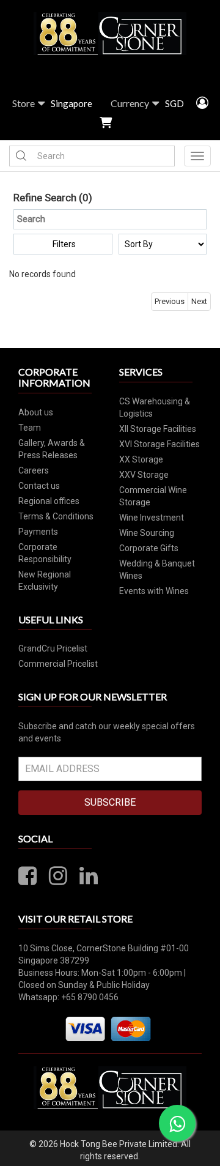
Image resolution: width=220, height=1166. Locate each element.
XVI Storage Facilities (159, 444)
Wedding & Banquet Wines (157, 570)
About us (35, 412)
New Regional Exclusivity (44, 581)
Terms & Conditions (56, 516)
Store (23, 103)
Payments (38, 532)
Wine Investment (151, 517)
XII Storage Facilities (157, 429)
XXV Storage (144, 475)
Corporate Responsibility (45, 553)
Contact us (39, 486)
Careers (33, 470)
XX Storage (141, 459)
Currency (130, 103)
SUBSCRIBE (110, 802)
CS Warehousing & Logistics (154, 407)
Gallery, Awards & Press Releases (51, 449)
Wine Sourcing (146, 533)
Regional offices (48, 501)
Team (29, 428)
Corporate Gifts (148, 548)
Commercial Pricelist (58, 664)
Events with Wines (154, 591)
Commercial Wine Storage (153, 496)
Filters (64, 244)
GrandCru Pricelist (52, 648)
